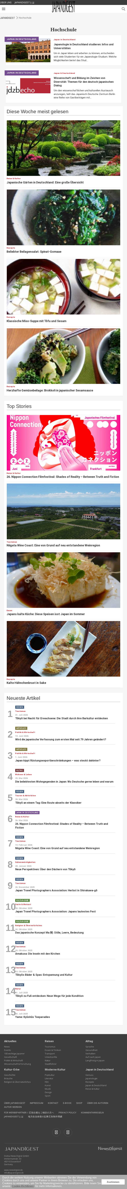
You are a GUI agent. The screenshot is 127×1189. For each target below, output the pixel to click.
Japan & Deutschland (95, 1085)
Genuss (89, 1074)
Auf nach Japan (93, 1056)
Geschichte (9, 1074)
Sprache (89, 1046)
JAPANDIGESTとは (24, 2)
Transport (50, 1053)
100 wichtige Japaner (14, 1053)
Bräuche (8, 1078)
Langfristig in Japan (95, 1060)
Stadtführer (51, 1063)
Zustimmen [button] (113, 1182)
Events (7, 1050)
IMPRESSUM (36, 1102)
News (7, 1046)
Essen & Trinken (53, 1050)
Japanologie (91, 1078)
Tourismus (50, 1046)
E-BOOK (67, 1102)
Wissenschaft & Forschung (17, 1063)
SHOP (79, 1102)
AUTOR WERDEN (13, 1106)
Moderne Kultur (55, 1069)
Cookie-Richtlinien (23, 1186)
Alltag (89, 1041)
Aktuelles (10, 1041)
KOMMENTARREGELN (92, 1112)
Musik (48, 1088)
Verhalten (90, 1053)
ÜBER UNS (6, 2)
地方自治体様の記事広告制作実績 (45, 1116)
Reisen (49, 1041)
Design (48, 1092)
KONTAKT (53, 1102)
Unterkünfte (51, 1056)
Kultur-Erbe (12, 1069)
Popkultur (50, 1074)
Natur (47, 1060)
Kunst (48, 1085)
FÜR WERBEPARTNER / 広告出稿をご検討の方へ (29, 1112)
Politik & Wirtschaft (13, 1060)
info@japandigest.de (14, 1172)
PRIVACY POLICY (67, 1112)
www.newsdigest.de (13, 1170)
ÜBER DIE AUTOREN (97, 1102)
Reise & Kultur (92, 1088)
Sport (47, 1095)
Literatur (49, 1078)
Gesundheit (91, 1050)
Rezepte (89, 1081)
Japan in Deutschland (99, 1069)
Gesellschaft (10, 1056)
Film (47, 1081)
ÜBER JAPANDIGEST (14, 1102)
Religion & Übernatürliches (17, 1081)
